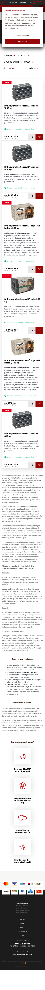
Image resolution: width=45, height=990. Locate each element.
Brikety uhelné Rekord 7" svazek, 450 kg (21, 434)
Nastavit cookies (22, 35)
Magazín (22, 927)
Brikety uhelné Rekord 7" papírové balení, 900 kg (22, 227)
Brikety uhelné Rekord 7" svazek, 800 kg (21, 168)
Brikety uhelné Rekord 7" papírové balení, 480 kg (22, 361)
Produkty (22, 920)
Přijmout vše (22, 41)
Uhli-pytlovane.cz (22, 908)
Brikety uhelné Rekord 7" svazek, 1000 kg (21, 107)
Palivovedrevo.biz (22, 912)
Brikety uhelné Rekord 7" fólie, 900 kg (22, 300)
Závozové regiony (22, 931)
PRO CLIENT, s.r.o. (25, 966)
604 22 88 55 (22, 943)
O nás (22, 935)
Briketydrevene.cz (22, 905)
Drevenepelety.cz (22, 910)
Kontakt (22, 924)
